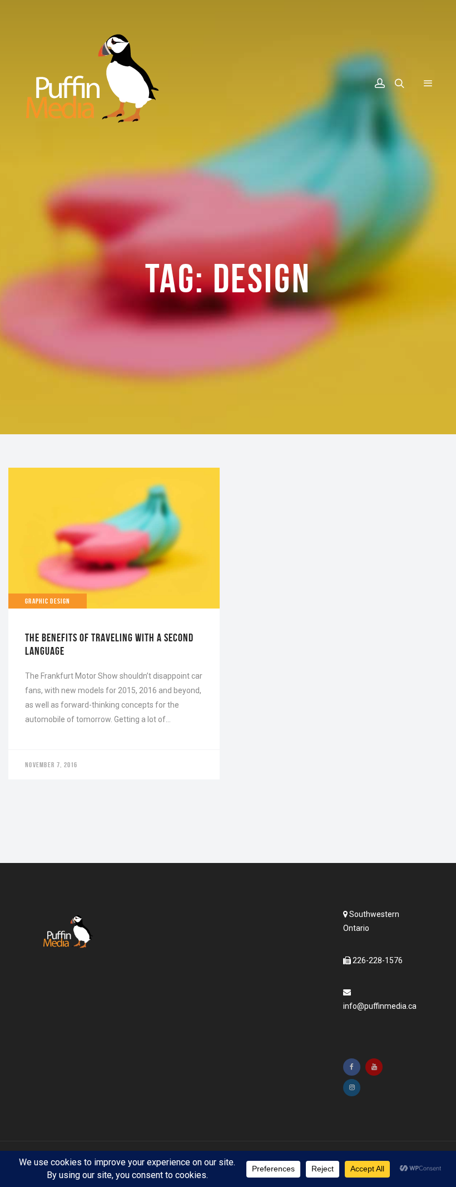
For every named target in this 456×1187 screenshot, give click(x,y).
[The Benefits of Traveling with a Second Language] (114, 623)
